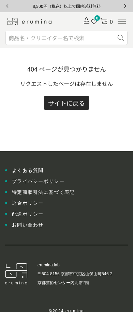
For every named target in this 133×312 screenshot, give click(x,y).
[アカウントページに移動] (87, 22)
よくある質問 (27, 170)
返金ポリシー (27, 203)
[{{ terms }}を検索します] (120, 38)
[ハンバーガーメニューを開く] (121, 21)
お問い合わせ (27, 225)
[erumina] (29, 21)
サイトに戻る (66, 102)
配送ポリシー (27, 214)
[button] (106, 21)
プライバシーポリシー (38, 181)
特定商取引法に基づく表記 (43, 192)
